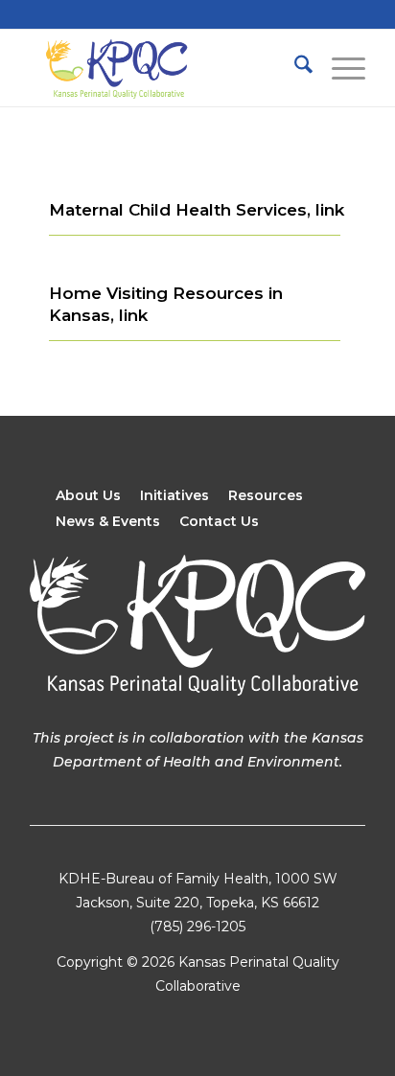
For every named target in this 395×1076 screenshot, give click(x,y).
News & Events (108, 521)
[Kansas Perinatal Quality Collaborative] (164, 68)
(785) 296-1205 (197, 926)
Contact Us (219, 521)
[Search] (294, 68)
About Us (88, 495)
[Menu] (339, 68)
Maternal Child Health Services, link (196, 209)
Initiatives (174, 495)
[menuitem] (294, 68)
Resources (265, 495)
